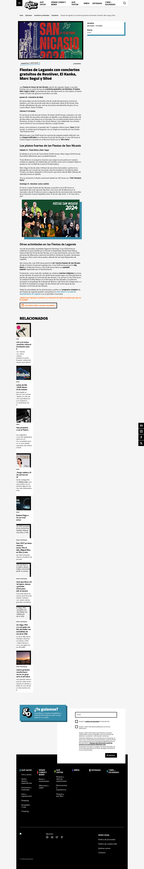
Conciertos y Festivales (41, 15)
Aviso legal (104, 835)
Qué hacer (28, 15)
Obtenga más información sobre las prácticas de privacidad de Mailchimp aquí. (95, 743)
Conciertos (54, 15)
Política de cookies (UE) (107, 844)
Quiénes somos (104, 848)
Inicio (21, 15)
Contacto (101, 853)
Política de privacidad (106, 840)
